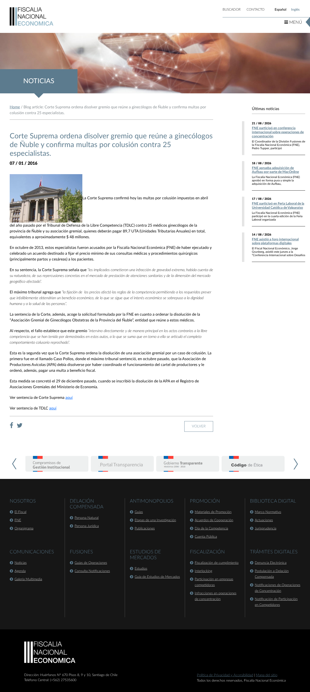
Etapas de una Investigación (155, 520)
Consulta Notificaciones (92, 571)
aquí (69, 398)
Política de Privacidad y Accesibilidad (225, 675)
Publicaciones (145, 528)
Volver (199, 426)
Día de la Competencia (211, 528)
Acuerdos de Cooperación (214, 520)
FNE (18, 520)
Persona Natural (87, 518)
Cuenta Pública (206, 536)
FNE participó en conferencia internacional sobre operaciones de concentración (278, 132)
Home (15, 107)
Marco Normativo (268, 512)
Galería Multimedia (28, 579)
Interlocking (203, 571)
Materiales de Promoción (213, 512)
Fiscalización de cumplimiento (217, 563)
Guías (139, 512)
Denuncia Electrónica (271, 563)
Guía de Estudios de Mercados (157, 577)
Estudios (141, 568)
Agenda (20, 571)
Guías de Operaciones (91, 563)
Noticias (21, 563)
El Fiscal (20, 512)
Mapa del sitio (266, 675)
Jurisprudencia (265, 528)
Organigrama (24, 528)
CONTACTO (255, 9)
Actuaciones (264, 520)
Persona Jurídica (87, 526)
